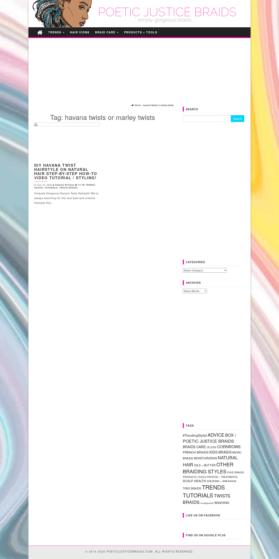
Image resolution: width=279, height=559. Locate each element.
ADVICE (38, 187)
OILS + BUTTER (205, 465)
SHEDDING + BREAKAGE (221, 481)
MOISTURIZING (205, 458)
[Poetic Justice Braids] (40, 32)
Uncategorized (207, 503)
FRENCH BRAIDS (196, 452)
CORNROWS (229, 446)
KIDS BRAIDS (220, 452)
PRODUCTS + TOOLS (140, 32)
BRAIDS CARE (194, 446)
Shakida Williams (64, 184)
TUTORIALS (51, 187)
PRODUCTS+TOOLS (194, 477)
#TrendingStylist (195, 435)
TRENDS (55, 32)
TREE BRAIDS (192, 488)
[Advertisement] (139, 67)
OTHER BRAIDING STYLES (208, 468)
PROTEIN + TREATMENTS (222, 477)
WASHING (221, 502)
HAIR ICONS (79, 32)
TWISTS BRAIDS (68, 187)
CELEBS (211, 447)
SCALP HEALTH (194, 480)
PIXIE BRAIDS (235, 472)
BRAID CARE (106, 32)
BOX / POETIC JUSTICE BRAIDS (209, 438)
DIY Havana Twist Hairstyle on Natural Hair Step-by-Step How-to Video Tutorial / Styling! (65, 171)
